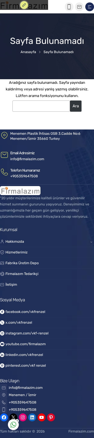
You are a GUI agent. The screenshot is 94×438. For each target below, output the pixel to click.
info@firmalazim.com (27, 159)
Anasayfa (28, 52)
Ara (76, 106)
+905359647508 (24, 176)
